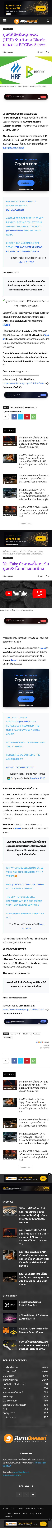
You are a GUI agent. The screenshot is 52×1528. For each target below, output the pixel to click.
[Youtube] (32, 1494)
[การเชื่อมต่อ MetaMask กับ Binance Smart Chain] (10, 1332)
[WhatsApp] (33, 416)
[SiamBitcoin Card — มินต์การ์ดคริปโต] (26, 1523)
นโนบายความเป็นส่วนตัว (12, 1475)
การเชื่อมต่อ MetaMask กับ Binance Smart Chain (33, 1330)
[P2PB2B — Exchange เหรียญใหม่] (26, 396)
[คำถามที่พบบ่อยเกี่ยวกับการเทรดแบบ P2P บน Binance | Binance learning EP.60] (10, 1345)
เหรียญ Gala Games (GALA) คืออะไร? (30, 1303)
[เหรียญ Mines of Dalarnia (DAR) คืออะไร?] (10, 1318)
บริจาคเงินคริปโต (31, 407)
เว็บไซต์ (6, 324)
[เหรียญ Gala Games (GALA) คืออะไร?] (10, 1305)
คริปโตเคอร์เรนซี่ (39, 1462)
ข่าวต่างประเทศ (8, 29)
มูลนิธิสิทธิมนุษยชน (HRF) (12, 411)
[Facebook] (14, 416)
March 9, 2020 (26, 262)
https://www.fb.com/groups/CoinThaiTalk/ (23, 383)
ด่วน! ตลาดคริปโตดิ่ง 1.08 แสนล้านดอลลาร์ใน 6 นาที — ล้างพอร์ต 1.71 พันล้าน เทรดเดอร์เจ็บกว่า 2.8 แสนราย (34, 1237)
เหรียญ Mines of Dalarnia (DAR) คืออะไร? (33, 1316)
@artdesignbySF (15, 230)
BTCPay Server (16, 407)
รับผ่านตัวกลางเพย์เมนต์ (13, 148)
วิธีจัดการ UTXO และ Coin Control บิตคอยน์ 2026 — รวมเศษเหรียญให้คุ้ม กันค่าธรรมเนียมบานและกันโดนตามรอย (33, 1215)
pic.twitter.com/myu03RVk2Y (22, 251)
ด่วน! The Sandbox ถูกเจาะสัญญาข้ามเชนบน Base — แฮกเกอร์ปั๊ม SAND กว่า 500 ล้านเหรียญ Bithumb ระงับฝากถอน (33, 461)
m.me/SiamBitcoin (21, 1472)
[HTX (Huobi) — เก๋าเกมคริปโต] (26, 98)
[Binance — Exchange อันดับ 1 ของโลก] (26, 1188)
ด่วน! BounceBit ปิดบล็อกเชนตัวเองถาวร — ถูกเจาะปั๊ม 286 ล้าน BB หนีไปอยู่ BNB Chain (34, 478)
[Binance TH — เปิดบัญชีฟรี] (26, 8)
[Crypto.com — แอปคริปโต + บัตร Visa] (26, 173)
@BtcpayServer (15, 209)
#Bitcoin (31, 201)
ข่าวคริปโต (7, 1465)
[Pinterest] (27, 416)
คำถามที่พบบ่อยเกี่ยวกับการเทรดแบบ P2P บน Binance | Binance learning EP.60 (34, 1345)
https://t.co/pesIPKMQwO (28, 247)
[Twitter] (20, 416)
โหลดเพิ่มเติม (25, 524)
